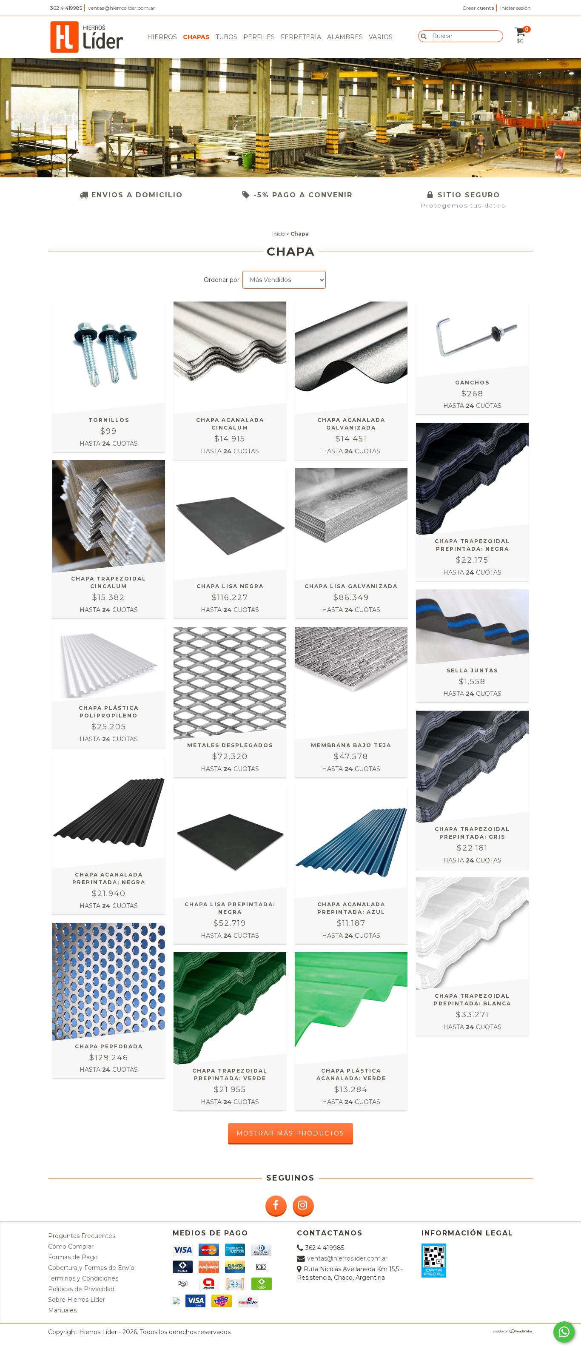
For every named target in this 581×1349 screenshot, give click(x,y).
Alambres (345, 37)
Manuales (62, 1310)
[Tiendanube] (513, 1331)
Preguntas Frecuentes (81, 1236)
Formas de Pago (73, 1257)
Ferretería (301, 37)
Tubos (226, 37)
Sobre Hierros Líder (76, 1299)
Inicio (278, 234)
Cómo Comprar (71, 1246)
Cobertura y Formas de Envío (91, 1268)
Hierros (162, 37)
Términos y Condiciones (83, 1278)
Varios (381, 37)
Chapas (196, 37)
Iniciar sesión (515, 8)
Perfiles (259, 37)
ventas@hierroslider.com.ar (121, 8)
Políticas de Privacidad (81, 1289)
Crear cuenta (478, 8)
